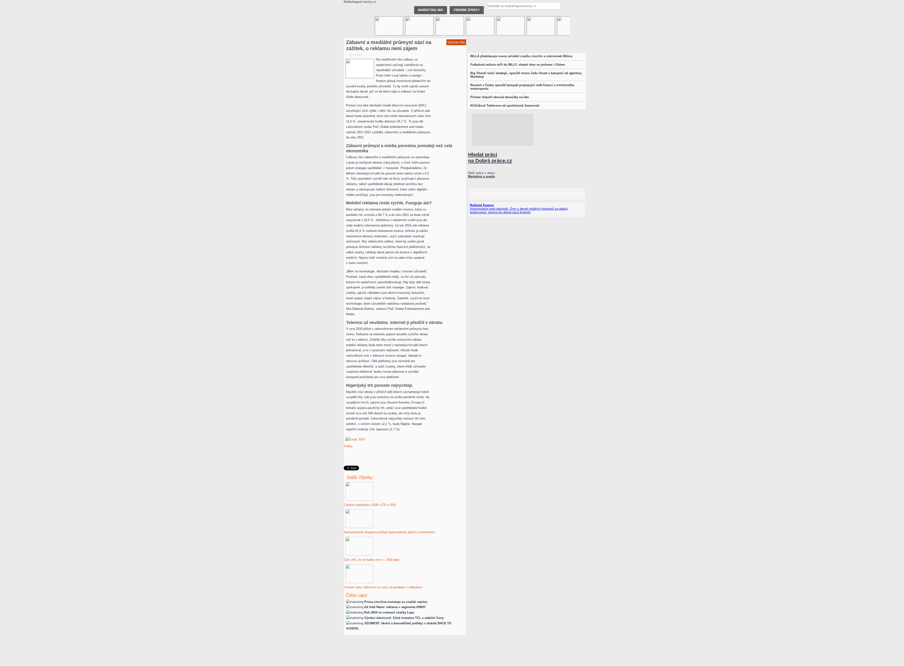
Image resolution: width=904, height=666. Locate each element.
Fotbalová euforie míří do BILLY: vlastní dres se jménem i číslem (517, 64)
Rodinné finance (482, 205)
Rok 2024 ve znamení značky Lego (389, 612)
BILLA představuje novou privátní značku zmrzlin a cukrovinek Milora (521, 56)
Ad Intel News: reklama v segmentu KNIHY (395, 607)
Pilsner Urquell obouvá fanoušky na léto (499, 97)
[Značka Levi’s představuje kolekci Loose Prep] (419, 25)
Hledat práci (490, 158)
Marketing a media (481, 176)
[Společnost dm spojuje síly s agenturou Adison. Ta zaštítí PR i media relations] (389, 25)
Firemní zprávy (467, 10)
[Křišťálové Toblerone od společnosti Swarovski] (480, 25)
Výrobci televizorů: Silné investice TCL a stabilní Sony (404, 618)
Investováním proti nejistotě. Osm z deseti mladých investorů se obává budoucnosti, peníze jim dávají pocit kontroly (518, 210)
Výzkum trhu (456, 42)
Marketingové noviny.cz (360, 2)
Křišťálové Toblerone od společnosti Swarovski (505, 105)
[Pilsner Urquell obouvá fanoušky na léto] (510, 25)
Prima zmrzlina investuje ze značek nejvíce (395, 602)
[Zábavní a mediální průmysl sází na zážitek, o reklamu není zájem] (360, 68)
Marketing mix (430, 10)
